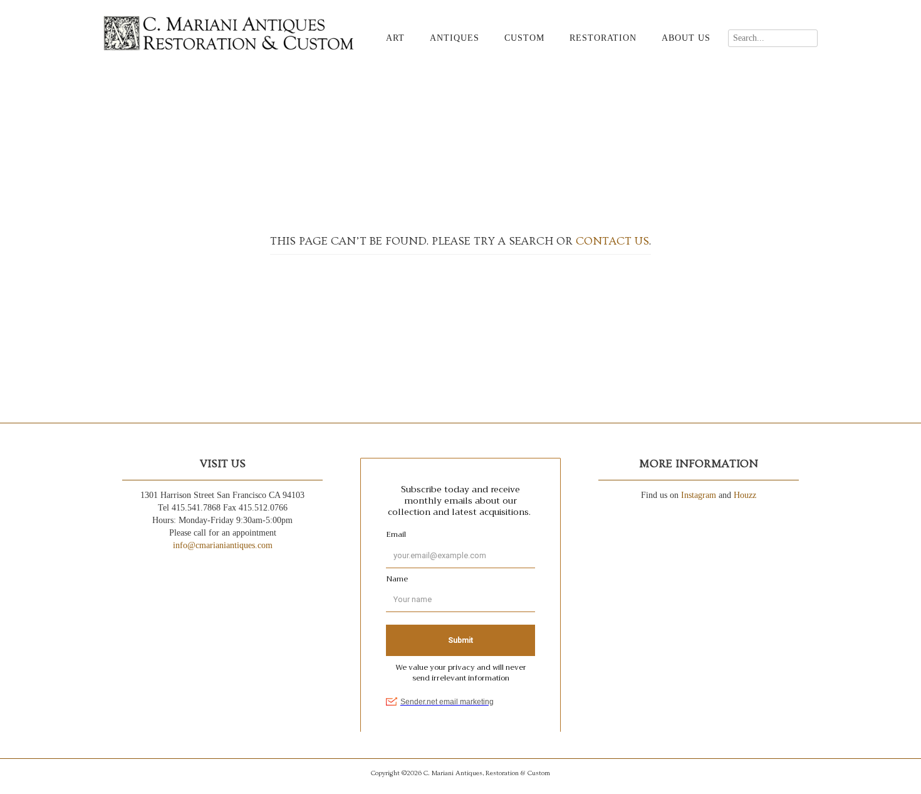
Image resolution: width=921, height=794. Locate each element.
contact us (612, 241)
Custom (524, 38)
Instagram (698, 495)
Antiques (454, 38)
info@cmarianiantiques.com (223, 545)
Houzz (745, 495)
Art (395, 38)
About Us (686, 38)
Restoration (603, 38)
